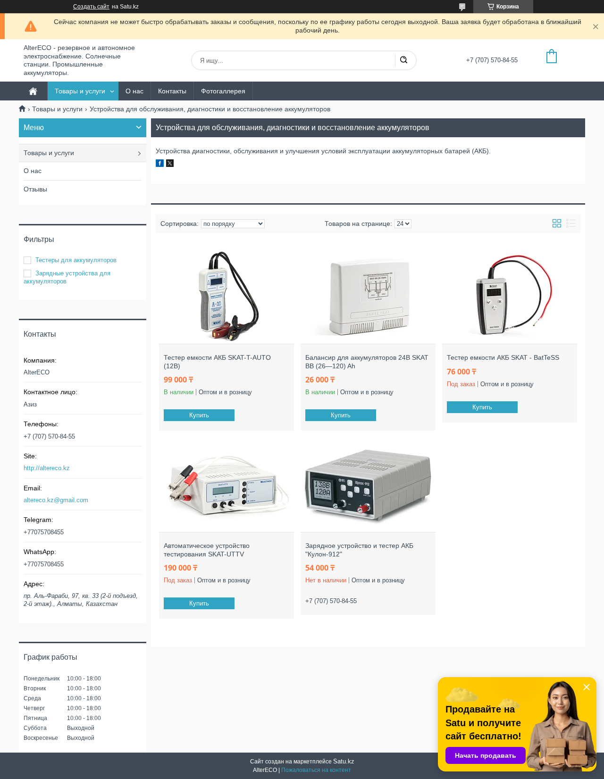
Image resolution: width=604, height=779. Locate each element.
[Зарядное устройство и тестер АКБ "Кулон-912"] (368, 485)
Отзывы (35, 189)
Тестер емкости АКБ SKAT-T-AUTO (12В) (217, 362)
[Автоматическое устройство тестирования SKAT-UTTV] (226, 485)
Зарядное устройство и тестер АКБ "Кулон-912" (359, 550)
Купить (199, 415)
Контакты (172, 91)
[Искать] (403, 60)
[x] (170, 164)
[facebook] (160, 164)
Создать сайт (91, 6)
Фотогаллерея (223, 91)
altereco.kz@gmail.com (56, 500)
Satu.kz (343, 761)
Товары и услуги (80, 91)
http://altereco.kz (47, 468)
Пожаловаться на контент (316, 770)
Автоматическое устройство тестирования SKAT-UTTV (207, 550)
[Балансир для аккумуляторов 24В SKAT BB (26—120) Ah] (368, 296)
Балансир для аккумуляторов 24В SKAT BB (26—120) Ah (366, 362)
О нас (134, 91)
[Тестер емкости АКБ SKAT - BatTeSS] (509, 296)
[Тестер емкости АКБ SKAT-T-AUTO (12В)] (226, 296)
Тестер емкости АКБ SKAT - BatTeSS (503, 357)
